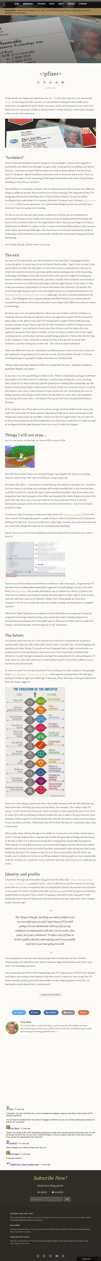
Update (52, 1013)
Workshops (28, 4)
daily (44, 1192)
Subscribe (87, 1259)
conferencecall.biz (72, 514)
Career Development (50, 995)
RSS (84, 1013)
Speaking (41, 4)
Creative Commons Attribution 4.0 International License (55, 1217)
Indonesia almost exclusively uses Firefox (26, 295)
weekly (59, 1192)
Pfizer (8, 102)
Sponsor (83, 4)
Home (16, 4)
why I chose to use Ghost (19, 1243)
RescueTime (22, 591)
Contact (71, 4)
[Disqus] (50, 1069)
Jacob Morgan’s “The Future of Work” (30, 674)
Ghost (32, 1241)
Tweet (20, 1013)
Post (36, 1013)
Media (51, 4)
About (61, 4)
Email (69, 1013)
